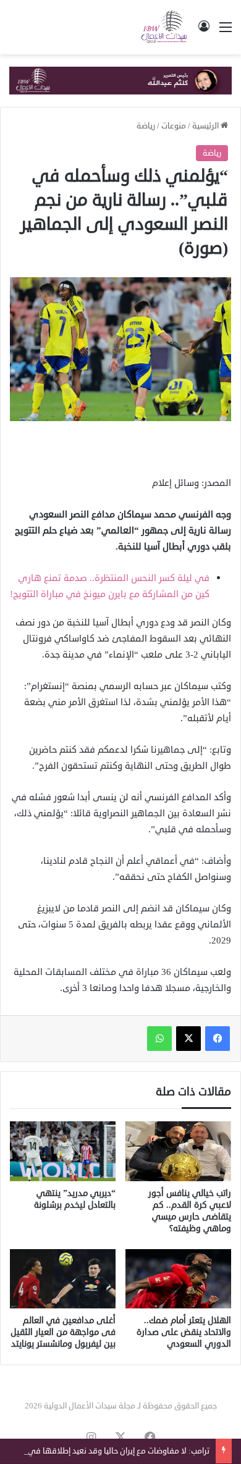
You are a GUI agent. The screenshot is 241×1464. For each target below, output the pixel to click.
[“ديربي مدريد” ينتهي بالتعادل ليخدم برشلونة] (63, 1151)
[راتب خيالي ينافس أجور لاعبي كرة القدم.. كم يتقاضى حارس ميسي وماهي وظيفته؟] (178, 1151)
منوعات (173, 126)
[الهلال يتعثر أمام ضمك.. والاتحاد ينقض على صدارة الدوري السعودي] (178, 1278)
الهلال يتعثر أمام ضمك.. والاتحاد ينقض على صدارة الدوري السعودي (184, 1332)
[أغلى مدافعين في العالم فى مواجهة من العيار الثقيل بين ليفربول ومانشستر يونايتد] (63, 1278)
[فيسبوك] (217, 1038)
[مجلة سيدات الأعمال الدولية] (164, 27)
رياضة (146, 126)
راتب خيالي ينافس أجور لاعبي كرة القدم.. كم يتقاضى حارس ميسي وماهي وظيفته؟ (189, 1210)
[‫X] (188, 1038)
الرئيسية (206, 126)
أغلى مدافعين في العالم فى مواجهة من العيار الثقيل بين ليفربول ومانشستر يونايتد (63, 1332)
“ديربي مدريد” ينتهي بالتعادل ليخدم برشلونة (75, 1199)
